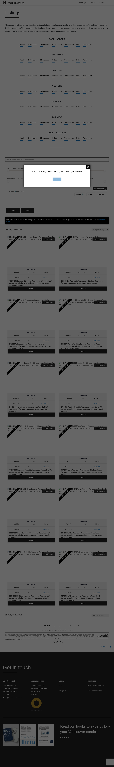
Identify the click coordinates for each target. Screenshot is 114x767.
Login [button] (28, 210)
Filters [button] (101, 194)
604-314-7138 (11, 685)
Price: (16, 168)
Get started (64, 738)
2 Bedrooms (44, 44)
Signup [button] (13, 210)
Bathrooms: (15, 178)
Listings (92, 3)
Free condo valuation (94, 691)
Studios (22, 44)
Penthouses (87, 44)
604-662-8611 (13, 688)
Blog (60, 685)
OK (57, 179)
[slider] (8, 171)
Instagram (62, 691)
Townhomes (69, 44)
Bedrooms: (83, 168)
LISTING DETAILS (31, 289)
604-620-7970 (11, 691)
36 (70, 626)
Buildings (82, 3)
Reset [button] (90, 194)
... (64, 626)
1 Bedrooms (32, 44)
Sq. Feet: (84, 178)
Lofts (78, 44)
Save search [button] (99, 189)
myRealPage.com (60, 642)
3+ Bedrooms (57, 44)
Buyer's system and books (96, 685)
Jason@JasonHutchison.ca (12, 698)
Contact (101, 3)
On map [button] (79, 194)
